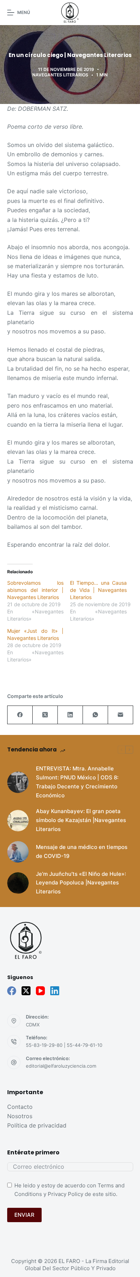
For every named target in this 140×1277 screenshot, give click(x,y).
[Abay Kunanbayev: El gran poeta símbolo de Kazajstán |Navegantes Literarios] (18, 820)
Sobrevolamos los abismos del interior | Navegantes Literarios (35, 590)
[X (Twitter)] (45, 715)
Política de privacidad (36, 1125)
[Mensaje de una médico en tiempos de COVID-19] (18, 852)
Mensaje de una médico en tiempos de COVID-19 (81, 851)
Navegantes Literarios (60, 74)
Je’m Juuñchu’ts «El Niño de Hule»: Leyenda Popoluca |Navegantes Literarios (81, 882)
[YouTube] (40, 990)
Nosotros (19, 1116)
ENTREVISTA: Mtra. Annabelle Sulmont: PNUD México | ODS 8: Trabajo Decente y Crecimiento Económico (77, 781)
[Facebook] (20, 715)
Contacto (20, 1106)
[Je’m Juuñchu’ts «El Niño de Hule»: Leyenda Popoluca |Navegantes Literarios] (18, 883)
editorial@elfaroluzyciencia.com (61, 1066)
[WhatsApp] (95, 715)
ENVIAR (24, 1214)
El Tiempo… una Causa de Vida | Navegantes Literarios (98, 590)
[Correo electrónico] (120, 715)
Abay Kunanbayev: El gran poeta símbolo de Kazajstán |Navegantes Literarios (81, 820)
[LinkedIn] (70, 715)
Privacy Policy (65, 1194)
